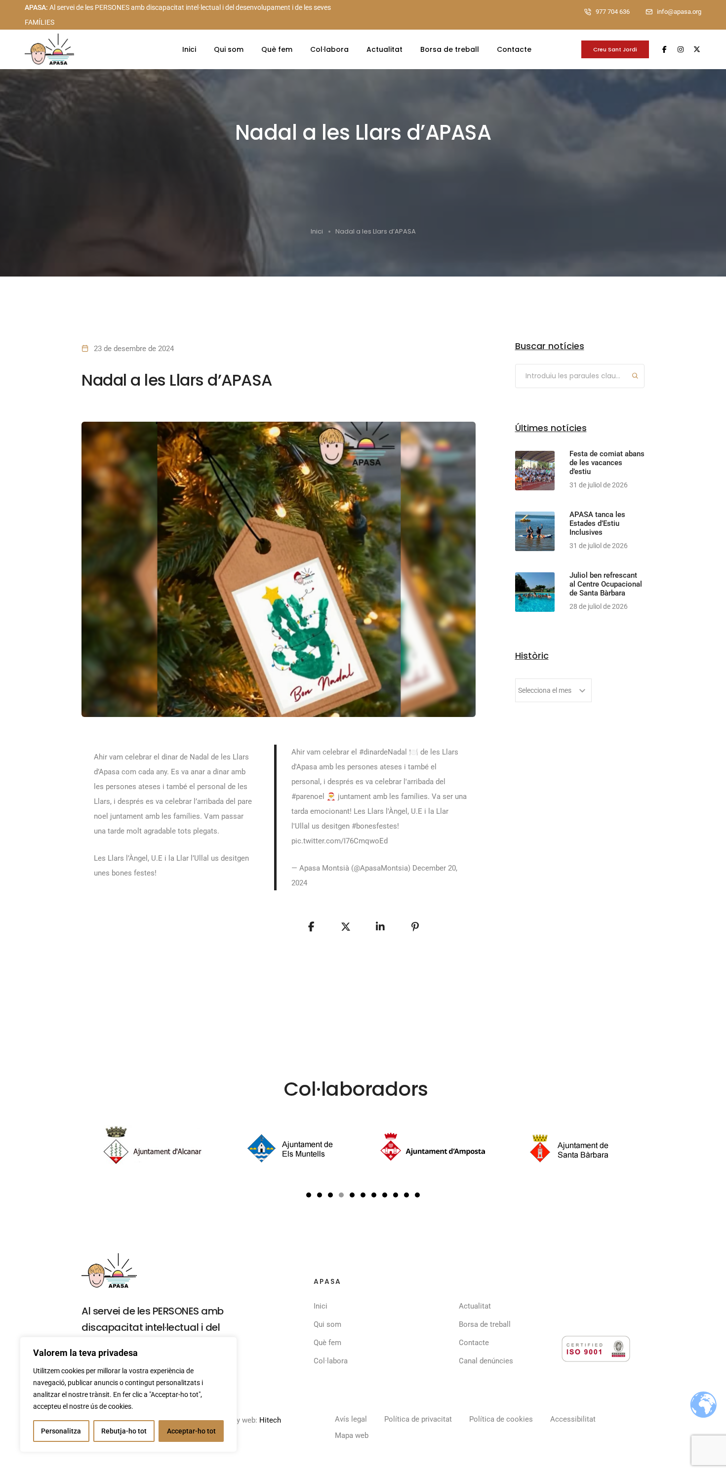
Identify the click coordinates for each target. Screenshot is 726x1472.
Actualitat (384, 49)
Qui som (228, 49)
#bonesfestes (374, 826)
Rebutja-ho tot (124, 1431)
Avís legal (351, 1419)
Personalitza (61, 1431)
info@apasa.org (679, 11)
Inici (189, 49)
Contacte (514, 49)
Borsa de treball (449, 49)
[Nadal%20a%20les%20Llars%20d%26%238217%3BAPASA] (311, 927)
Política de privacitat (418, 1419)
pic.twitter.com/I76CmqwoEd (339, 840)
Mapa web (351, 1435)
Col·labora (329, 49)
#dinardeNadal (383, 752)
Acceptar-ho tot (191, 1431)
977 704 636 (613, 11)
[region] (128, 1394)
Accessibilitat (573, 1419)
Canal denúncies (486, 1360)
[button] (308, 1195)
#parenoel (307, 796)
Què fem (276, 49)
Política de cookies (501, 1419)
